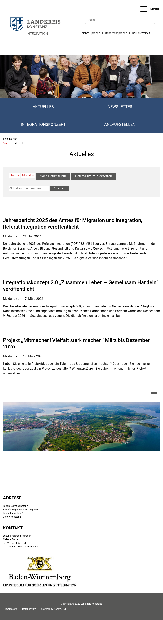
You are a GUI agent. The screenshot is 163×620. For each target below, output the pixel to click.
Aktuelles (43, 106)
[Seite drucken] (154, 393)
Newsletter (120, 106)
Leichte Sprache (90, 33)
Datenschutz (29, 609)
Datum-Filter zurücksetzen (93, 176)
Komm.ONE (60, 609)
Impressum (11, 609)
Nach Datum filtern (53, 176)
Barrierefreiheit (141, 33)
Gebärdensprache (116, 33)
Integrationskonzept (43, 124)
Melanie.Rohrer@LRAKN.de (23, 546)
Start (5, 143)
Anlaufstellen (119, 124)
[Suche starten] (153, 20)
